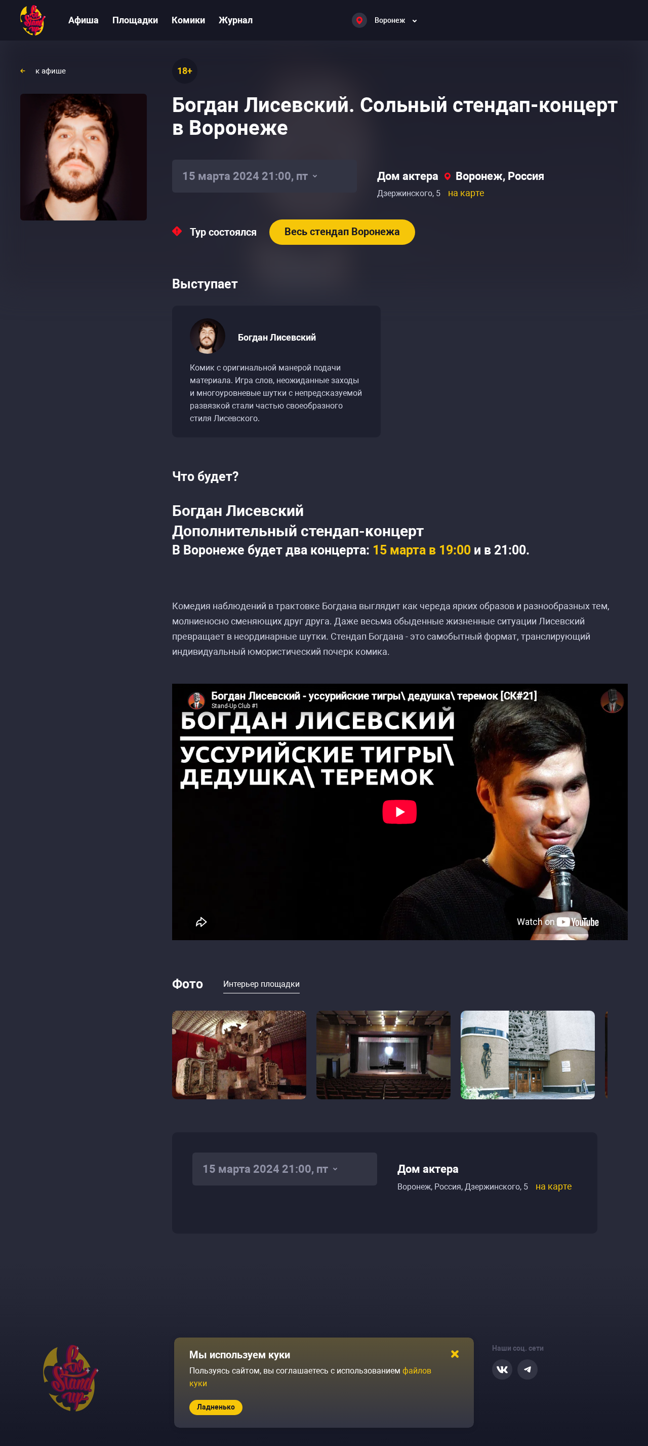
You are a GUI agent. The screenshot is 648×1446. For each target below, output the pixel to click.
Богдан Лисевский (277, 337)
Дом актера (407, 176)
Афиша (83, 20)
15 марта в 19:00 (422, 550)
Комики (188, 20)
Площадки (135, 20)
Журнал (236, 20)
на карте (466, 193)
